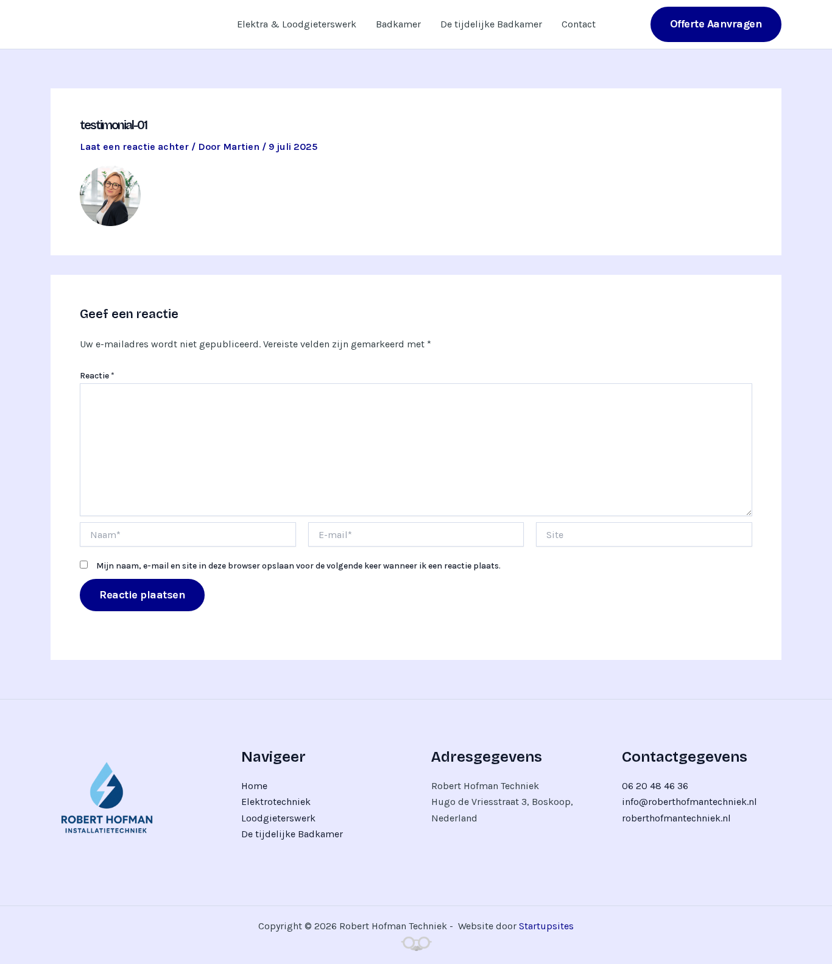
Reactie (97, 375)
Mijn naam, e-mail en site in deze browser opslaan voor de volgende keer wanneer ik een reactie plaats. (298, 566)
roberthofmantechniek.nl (676, 818)
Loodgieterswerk (278, 818)
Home (254, 786)
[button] (716, 24)
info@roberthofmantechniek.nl (689, 801)
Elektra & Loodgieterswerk (296, 24)
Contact (579, 24)
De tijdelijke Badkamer (491, 24)
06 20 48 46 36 (655, 786)
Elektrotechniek (276, 801)
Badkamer (398, 24)
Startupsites (546, 926)
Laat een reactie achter (134, 146)
